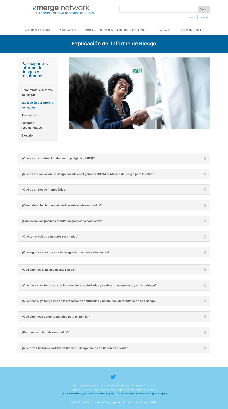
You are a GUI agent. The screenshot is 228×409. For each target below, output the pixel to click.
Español (205, 17)
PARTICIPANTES (67, 30)
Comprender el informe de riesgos (37, 92)
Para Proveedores (191, 30)
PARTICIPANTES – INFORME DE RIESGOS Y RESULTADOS (115, 30)
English (192, 17)
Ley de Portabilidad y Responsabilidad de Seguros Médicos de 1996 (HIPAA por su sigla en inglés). (114, 393)
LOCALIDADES (163, 30)
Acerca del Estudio (37, 30)
